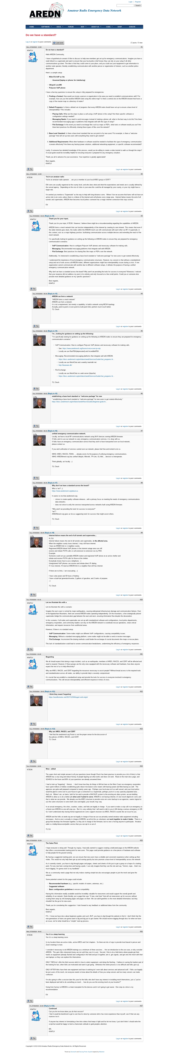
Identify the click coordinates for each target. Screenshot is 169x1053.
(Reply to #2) (49, 216)
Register (138, 2)
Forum (70, 27)
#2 (142, 174)
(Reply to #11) (50, 691)
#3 (142, 216)
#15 (141, 840)
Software (44, 27)
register (35, 42)
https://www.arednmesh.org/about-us (65, 491)
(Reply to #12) (50, 729)
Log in (28, 42)
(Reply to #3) (52, 294)
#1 (142, 47)
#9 (142, 533)
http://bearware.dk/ (65, 365)
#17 (141, 1006)
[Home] (47, 19)
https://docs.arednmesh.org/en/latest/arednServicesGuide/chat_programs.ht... (86, 359)
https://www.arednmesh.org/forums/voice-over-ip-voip (81, 348)
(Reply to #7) (52, 483)
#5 (142, 331)
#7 (142, 431)
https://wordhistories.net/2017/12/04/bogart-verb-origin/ (68, 697)
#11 (141, 654)
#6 (142, 393)
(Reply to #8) (49, 533)
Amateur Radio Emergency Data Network (94, 10)
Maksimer (101, 1051)
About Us (93, 27)
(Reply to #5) (52, 393)
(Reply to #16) (49, 1006)
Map (80, 27)
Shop (120, 27)
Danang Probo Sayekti (85, 1051)
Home (31, 27)
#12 (141, 691)
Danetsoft (73, 1051)
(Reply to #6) (52, 431)
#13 (141, 729)
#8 (142, 483)
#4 (142, 294)
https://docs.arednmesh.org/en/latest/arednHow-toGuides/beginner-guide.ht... (79, 402)
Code (106, 27)
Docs (57, 27)
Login (131, 2)
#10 (141, 600)
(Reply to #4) (52, 331)
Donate (132, 27)
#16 (141, 931)
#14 (141, 766)
